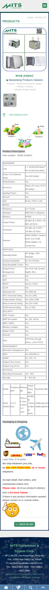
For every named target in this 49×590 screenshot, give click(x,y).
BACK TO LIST (26, 524)
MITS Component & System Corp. (12, 7)
